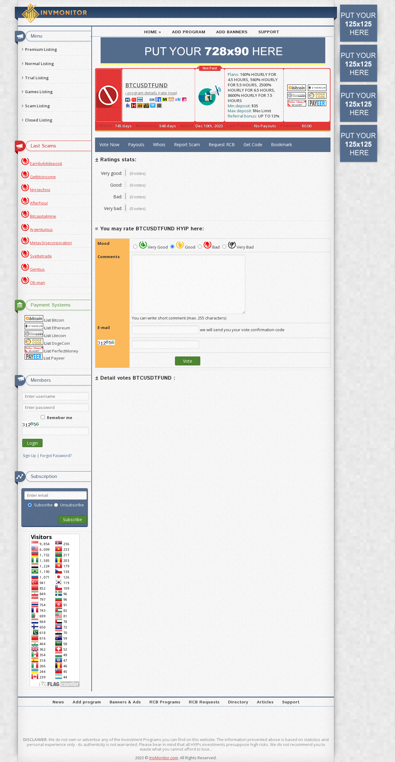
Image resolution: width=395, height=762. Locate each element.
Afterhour (39, 203)
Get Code (252, 144)
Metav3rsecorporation (51, 242)
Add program (188, 32)
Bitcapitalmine (43, 216)
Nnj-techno (40, 189)
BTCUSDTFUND (146, 85)
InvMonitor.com (163, 757)
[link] (140, 100)
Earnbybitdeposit (46, 163)
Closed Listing (38, 120)
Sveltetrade (41, 256)
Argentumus (41, 229)
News (58, 702)
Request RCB (222, 144)
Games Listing (39, 91)
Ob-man (37, 282)
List (54, 320)
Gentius (37, 269)
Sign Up (29, 455)
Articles (265, 702)
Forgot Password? (56, 455)
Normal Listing (39, 63)
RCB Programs (164, 702)
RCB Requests (204, 702)
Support (268, 32)
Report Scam (187, 144)
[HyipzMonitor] (153, 106)
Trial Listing (37, 77)
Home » (152, 32)
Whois (159, 144)
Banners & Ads (125, 702)
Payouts (136, 144)
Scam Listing (37, 106)
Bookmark (281, 144)
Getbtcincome (43, 176)
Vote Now (109, 144)
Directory (238, 702)
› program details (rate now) (151, 93)
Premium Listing (41, 49)
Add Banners (231, 32)
